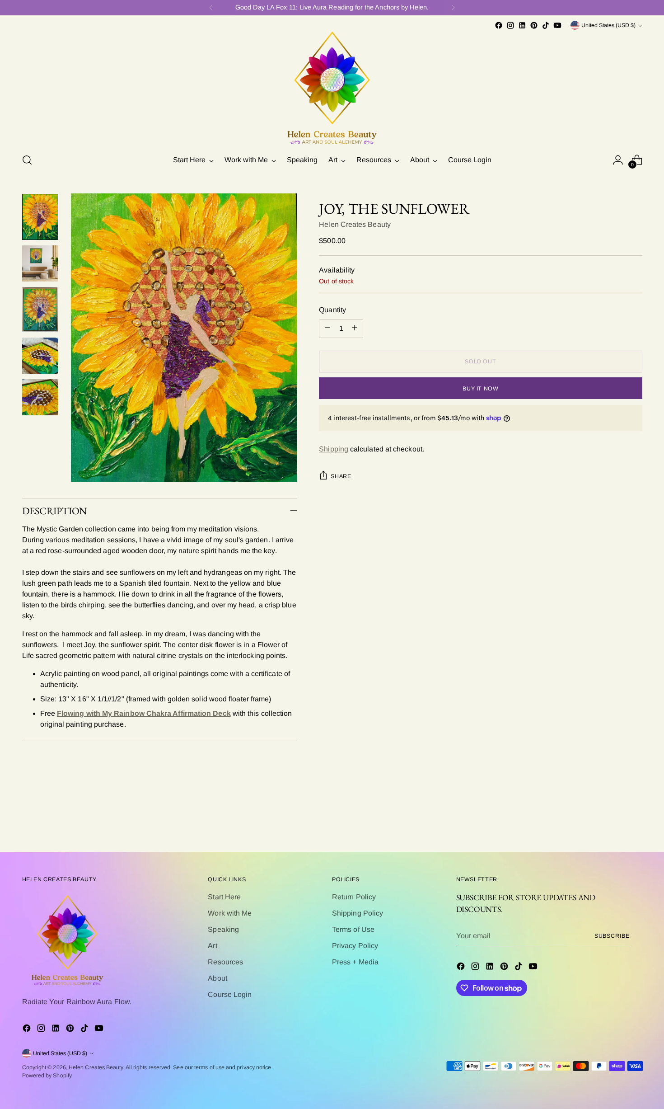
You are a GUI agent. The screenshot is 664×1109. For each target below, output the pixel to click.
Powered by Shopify (47, 1075)
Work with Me (230, 913)
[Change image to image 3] (40, 309)
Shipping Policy (357, 913)
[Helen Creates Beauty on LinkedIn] (522, 25)
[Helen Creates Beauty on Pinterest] (534, 25)
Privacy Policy (355, 945)
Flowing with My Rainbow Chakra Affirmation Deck (144, 713)
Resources (225, 962)
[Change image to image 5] (40, 397)
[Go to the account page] (618, 160)
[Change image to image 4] (40, 356)
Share (341, 476)
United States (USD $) (608, 25)
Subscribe (612, 936)
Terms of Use (353, 929)
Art (212, 945)
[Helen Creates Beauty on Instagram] (510, 25)
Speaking (223, 929)
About (217, 978)
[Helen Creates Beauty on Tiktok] (546, 25)
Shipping (333, 449)
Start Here (224, 897)
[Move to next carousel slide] (634, 820)
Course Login (230, 994)
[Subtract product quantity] (327, 328)
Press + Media (355, 962)
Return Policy (354, 897)
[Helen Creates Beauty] (332, 88)
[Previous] (211, 7)
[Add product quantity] (354, 328)
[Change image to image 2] (40, 263)
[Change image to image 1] (40, 217)
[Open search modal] (27, 160)
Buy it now (480, 388)
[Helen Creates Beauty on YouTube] (557, 25)
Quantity (332, 309)
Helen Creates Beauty (355, 224)
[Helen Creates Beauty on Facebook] (499, 25)
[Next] (453, 7)
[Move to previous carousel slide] (614, 820)
